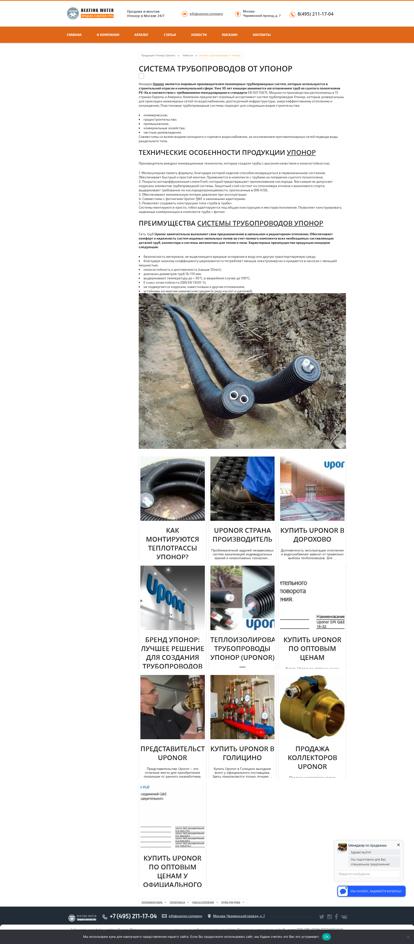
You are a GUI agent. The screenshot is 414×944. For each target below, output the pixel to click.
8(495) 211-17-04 (316, 14)
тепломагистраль (151, 902)
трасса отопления (203, 902)
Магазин (229, 35)
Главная (74, 35)
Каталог (141, 35)
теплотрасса (177, 902)
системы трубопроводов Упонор (260, 223)
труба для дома (230, 902)
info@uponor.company (206, 14)
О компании (108, 35)
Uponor (158, 84)
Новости (199, 35)
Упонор (301, 152)
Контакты (262, 35)
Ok (326, 936)
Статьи (170, 35)
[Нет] (408, 936)
